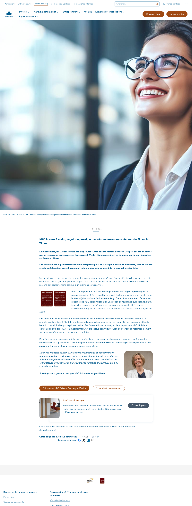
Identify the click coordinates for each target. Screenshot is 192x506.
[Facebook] (79, 440)
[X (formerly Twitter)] (83, 440)
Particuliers (9, 4)
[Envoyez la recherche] (157, 3)
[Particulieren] (8, 14)
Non (96, 437)
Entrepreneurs (24, 4)
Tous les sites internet (83, 4)
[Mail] (92, 440)
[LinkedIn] (88, 440)
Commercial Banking (60, 4)
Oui (86, 437)
